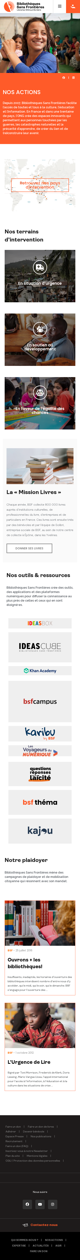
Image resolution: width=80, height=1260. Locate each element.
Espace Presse (15, 1136)
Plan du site (13, 1156)
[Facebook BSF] (27, 1204)
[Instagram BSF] (52, 1204)
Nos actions (54, 1240)
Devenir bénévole (33, 1131)
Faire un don (13, 1127)
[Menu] (59, 6)
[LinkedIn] (73, 78)
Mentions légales (37, 1156)
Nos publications (41, 1136)
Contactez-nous (44, 1225)
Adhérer (11, 1131)
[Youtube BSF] (40, 1204)
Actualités (41, 1246)
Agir (58, 1246)
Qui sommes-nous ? (24, 1240)
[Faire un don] (73, 6)
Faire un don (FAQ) (17, 1146)
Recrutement (14, 1141)
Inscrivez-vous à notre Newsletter (27, 1151)
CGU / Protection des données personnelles (33, 1161)
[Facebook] (64, 78)
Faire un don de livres (41, 1127)
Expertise (19, 1246)
